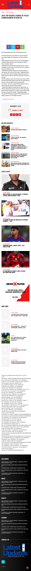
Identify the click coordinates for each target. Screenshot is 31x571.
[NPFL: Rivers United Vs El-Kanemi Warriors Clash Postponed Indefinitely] (6, 338)
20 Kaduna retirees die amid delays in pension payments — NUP (15, 220)
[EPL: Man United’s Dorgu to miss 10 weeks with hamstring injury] (15, 259)
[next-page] (5, 370)
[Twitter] (13, 47)
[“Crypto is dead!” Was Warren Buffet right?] (6, 137)
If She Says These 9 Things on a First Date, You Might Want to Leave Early (19, 315)
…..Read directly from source (8, 99)
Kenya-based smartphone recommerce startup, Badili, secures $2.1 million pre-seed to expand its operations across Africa (19, 147)
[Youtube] (20, 114)
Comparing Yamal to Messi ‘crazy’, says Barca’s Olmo (14, 246)
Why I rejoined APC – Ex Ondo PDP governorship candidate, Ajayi (18, 326)
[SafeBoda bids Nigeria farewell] (6, 129)
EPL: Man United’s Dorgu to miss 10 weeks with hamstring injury (14, 271)
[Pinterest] (17, 47)
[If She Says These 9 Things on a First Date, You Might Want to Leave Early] (6, 314)
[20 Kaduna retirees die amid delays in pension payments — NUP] (15, 208)
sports (13, 335)
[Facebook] (8, 47)
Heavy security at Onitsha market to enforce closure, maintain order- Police (15, 194)
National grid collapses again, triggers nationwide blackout (18, 362)
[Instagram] (14, 114)
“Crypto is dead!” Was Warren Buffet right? (18, 138)
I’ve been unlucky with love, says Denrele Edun (18, 350)
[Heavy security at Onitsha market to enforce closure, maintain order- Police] (15, 182)
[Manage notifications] (27, 568)
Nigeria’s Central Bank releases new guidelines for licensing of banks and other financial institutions (19, 156)
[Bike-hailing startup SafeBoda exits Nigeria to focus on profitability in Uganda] (6, 163)
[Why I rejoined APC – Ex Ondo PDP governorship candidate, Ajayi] (6, 326)
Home (3, 12)
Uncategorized (10, 12)
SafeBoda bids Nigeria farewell (19, 129)
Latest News (6, 192)
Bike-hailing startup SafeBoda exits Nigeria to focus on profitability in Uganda (20, 164)
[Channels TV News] (10, 110)
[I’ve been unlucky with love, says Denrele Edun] (6, 350)
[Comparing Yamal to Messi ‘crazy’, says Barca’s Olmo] (15, 233)
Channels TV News (17, 110)
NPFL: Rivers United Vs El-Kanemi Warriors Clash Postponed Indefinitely (18, 339)
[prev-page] (2, 370)
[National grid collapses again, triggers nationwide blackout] (6, 361)
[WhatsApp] (22, 47)
